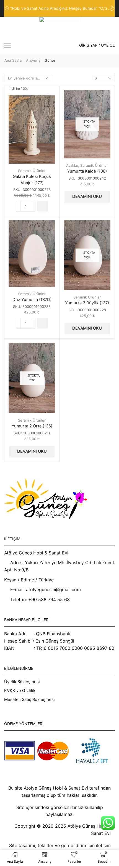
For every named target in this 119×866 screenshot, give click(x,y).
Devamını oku (87, 196)
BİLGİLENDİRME (18, 668)
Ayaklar (72, 165)
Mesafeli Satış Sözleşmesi (29, 699)
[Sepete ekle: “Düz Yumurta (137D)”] (42, 323)
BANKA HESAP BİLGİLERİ (27, 619)
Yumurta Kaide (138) (87, 171)
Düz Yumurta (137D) (31, 299)
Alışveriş (33, 60)
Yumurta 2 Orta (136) (32, 426)
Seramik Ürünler (32, 170)
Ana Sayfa (13, 60)
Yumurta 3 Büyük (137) (87, 302)
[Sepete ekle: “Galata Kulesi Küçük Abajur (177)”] (42, 206)
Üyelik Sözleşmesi (22, 681)
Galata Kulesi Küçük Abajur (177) (32, 179)
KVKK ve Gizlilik (19, 690)
